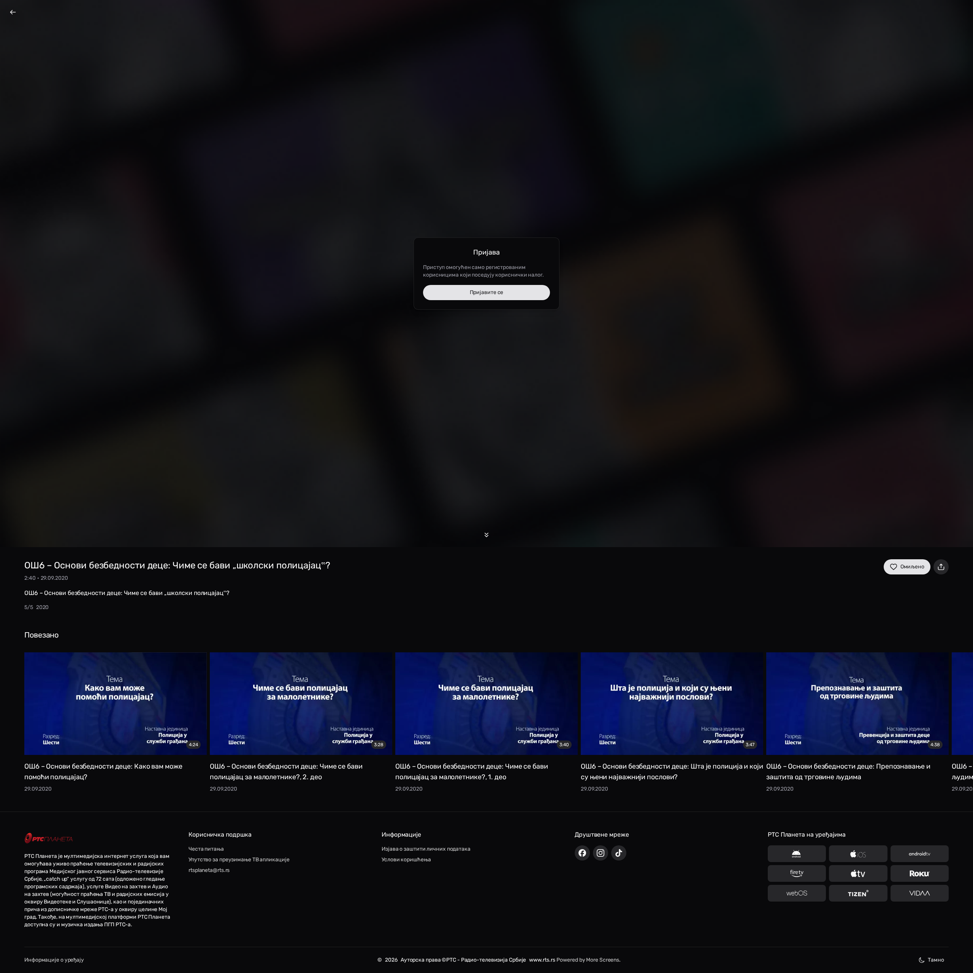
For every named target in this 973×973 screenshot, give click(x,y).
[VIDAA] (920, 893)
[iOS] (858, 853)
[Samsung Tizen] (858, 893)
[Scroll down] (486, 535)
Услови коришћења (406, 859)
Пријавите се (487, 292)
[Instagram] (600, 853)
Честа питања (206, 849)
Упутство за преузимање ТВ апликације (239, 859)
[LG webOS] (797, 893)
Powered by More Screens (587, 960)
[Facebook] (582, 853)
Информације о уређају (54, 960)
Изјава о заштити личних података (426, 849)
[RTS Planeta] (48, 838)
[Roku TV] (920, 873)
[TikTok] (618, 853)
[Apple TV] (858, 873)
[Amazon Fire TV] (797, 873)
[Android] (797, 853)
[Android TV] (920, 853)
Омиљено (912, 566)
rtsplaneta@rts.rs (209, 870)
